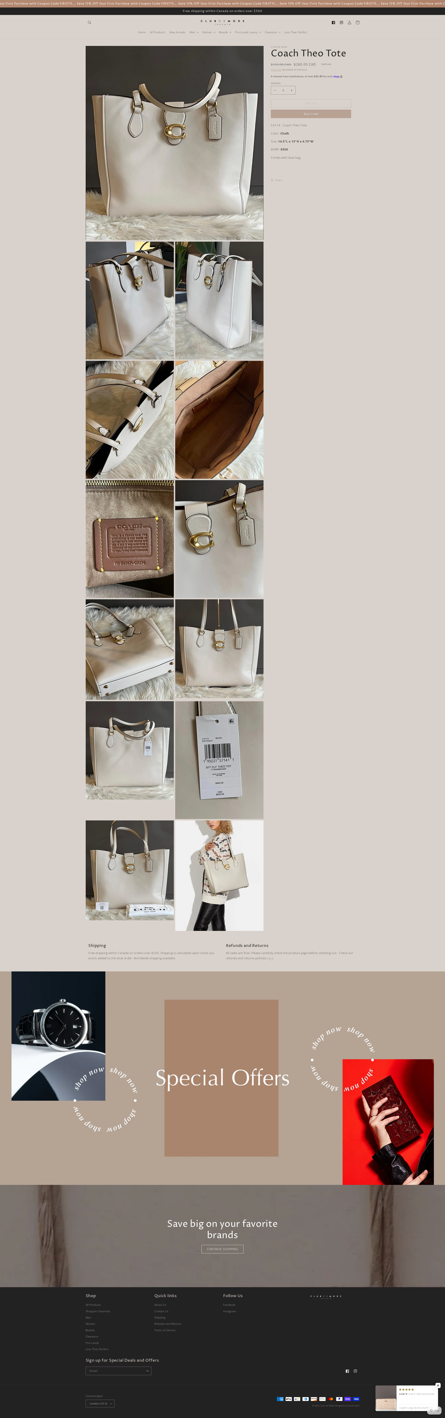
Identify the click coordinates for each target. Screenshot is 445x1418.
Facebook (229, 1304)
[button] (90, 22)
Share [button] (278, 180)
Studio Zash (353, 1405)
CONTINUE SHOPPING (222, 1249)
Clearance (92, 1336)
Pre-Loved (92, 1343)
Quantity (276, 83)
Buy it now (311, 114)
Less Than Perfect (97, 1349)
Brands (90, 1330)
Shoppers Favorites (98, 1311)
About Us (160, 1304)
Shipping (276, 69)
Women (90, 1323)
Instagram (229, 1311)
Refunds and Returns (167, 1323)
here (270, 958)
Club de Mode (327, 1405)
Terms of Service (164, 1330)
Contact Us (161, 1311)
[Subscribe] (147, 1371)
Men (88, 1317)
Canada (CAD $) (98, 1403)
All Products (93, 1304)
